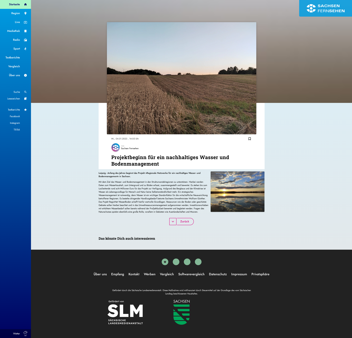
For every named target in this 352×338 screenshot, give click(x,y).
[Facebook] (176, 262)
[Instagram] (187, 262)
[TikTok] (198, 262)
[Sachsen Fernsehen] (325, 8)
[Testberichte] (165, 262)
